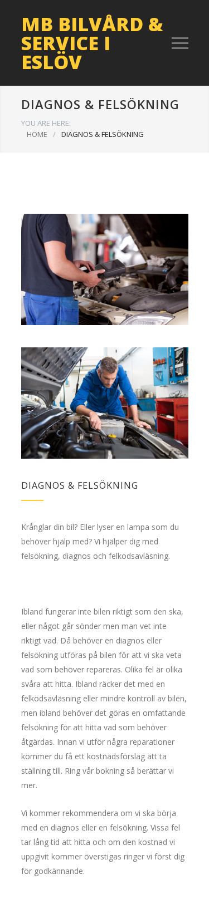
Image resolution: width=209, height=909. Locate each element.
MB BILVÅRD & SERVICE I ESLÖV (92, 43)
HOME (37, 134)
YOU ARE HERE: (46, 123)
